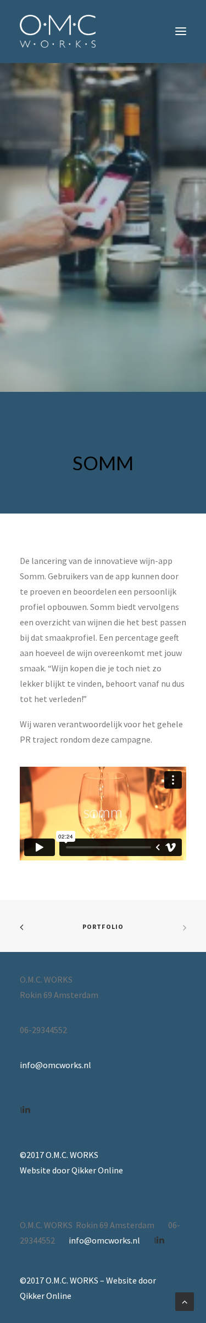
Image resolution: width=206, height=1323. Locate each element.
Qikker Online (97, 1170)
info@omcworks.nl (55, 1064)
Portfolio (103, 926)
